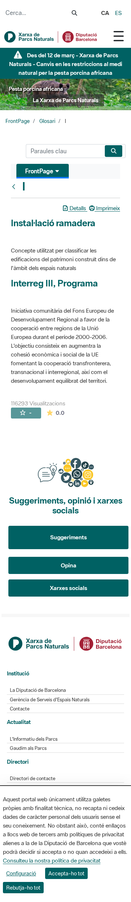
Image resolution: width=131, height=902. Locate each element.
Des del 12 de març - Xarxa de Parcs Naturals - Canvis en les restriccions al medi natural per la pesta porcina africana (65, 63)
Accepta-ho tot (66, 873)
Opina (68, 565)
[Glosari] (15, 186)
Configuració (21, 873)
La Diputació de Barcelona (38, 690)
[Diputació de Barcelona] (65, 643)
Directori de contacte (32, 778)
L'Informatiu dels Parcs (33, 739)
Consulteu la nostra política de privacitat (51, 860)
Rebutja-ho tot (23, 887)
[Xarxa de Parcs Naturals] (51, 37)
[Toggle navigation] (118, 36)
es (118, 12)
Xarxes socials (68, 587)
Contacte (19, 709)
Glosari (47, 121)
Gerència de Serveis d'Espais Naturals (50, 700)
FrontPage (17, 121)
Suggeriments (68, 537)
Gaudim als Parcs (28, 748)
